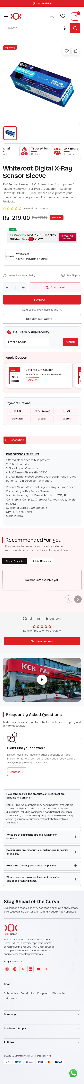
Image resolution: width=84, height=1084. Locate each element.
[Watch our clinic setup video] (42, 680)
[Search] (75, 28)
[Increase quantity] (23, 287)
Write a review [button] (42, 641)
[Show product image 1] (10, 133)
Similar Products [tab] (14, 561)
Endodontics (27, 993)
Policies (9, 1042)
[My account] (52, 16)
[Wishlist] (62, 16)
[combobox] (37, 28)
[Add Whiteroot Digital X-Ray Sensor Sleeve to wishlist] (66, 51)
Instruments (10, 998)
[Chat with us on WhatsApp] (74, 1074)
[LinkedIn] (30, 969)
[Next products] (78, 599)
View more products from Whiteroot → (33, 258)
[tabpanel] (42, 487)
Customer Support (16, 1028)
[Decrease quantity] (7, 287)
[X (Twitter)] (23, 969)
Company (10, 1014)
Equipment (43, 993)
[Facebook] (7, 969)
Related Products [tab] (41, 561)
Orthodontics (11, 993)
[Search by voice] (64, 28)
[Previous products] (68, 599)
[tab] (15, 440)
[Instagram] (15, 969)
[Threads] (46, 969)
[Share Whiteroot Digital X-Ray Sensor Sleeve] (75, 51)
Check (70, 342)
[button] (42, 237)
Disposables (58, 993)
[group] (42, 84)
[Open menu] (6, 16)
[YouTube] (38, 969)
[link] (42, 258)
